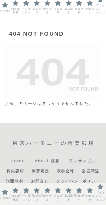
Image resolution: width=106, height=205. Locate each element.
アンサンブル (82, 160)
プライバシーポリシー (78, 181)
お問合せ (40, 181)
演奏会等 (65, 171)
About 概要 (48, 160)
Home (17, 160)
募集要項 (15, 171)
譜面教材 (14, 181)
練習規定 (40, 171)
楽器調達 (90, 171)
